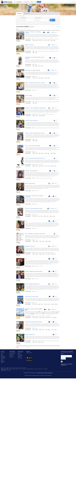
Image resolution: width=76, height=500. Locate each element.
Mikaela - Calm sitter (29, 44)
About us (2, 351)
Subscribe (63, 358)
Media (2, 360)
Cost (35, 1)
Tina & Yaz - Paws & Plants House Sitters (33, 208)
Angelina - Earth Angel (30, 246)
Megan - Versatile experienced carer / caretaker (35, 82)
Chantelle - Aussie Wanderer (31, 170)
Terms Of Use (38, 372)
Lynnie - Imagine (28, 95)
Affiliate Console (29, 352)
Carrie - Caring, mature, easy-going (32, 145)
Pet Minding (3, 361)
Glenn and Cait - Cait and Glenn (31, 296)
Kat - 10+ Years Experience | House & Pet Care (35, 158)
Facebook (62, 361)
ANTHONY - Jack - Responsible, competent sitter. (35, 107)
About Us (32, 1)
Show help (58, 26)
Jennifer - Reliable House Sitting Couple (33, 271)
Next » (29, 347)
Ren (26, 221)
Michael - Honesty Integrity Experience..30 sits (35, 133)
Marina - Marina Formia (30, 183)
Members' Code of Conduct (48, 372)
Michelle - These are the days (31, 120)
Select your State (23, 17)
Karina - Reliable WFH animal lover (32, 283)
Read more (57, 87)
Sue (26, 258)
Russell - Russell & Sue (30, 334)
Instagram (64, 361)
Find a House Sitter (12, 352)
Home (14, 1)
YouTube (67, 361)
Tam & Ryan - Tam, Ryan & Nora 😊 (32, 70)
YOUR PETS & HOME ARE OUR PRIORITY (33, 321)
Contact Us (2, 352)
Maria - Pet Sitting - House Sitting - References (35, 233)
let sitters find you (22, 15)
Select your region (38, 17)
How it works (11, 353)
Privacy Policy (42, 372)
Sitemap (2, 362)
